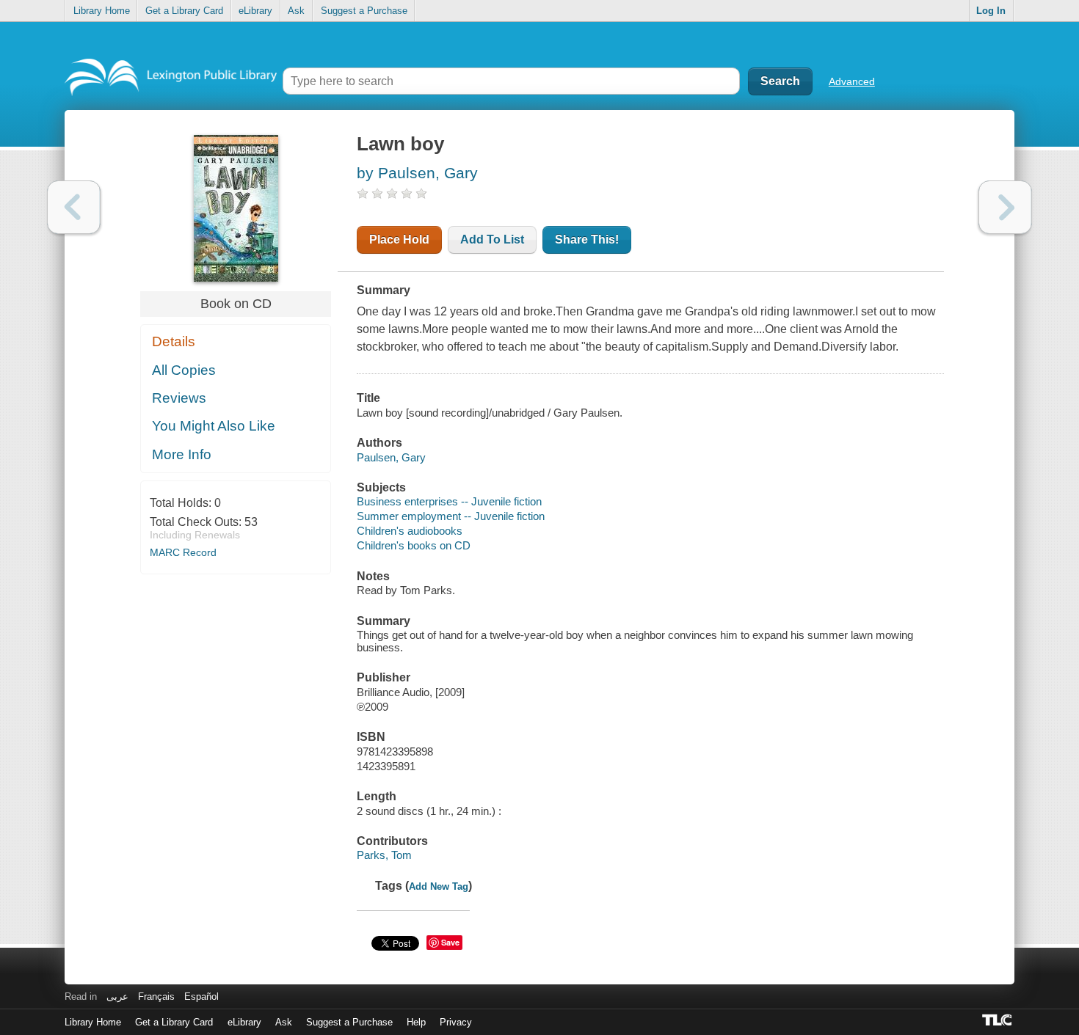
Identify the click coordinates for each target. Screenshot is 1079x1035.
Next (1005, 207)
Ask (296, 10)
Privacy (456, 1022)
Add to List (492, 239)
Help (416, 1022)
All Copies (184, 370)
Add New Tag (438, 886)
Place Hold (399, 239)
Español (201, 996)
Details (173, 341)
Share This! (587, 239)
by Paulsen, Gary (417, 172)
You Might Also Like (213, 426)
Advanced (852, 81)
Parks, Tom (384, 855)
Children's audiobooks (409, 530)
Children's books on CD (414, 545)
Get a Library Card (184, 10)
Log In (991, 10)
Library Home (101, 10)
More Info (181, 454)
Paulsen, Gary (391, 457)
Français (156, 996)
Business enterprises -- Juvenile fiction (449, 501)
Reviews (179, 398)
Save (450, 942)
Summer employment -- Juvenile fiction (451, 516)
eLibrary (255, 10)
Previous (74, 207)
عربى (117, 996)
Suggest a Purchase (364, 10)
